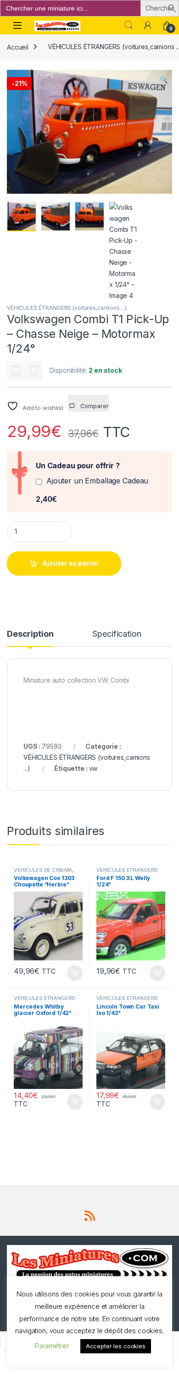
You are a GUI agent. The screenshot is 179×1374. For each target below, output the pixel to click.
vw (93, 768)
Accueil (17, 46)
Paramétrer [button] (52, 1345)
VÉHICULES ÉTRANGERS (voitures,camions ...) (67, 307)
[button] (172, 7)
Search (128, 25)
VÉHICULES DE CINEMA (43, 870)
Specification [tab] (116, 634)
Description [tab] (30, 634)
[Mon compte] (148, 25)
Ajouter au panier (70, 563)
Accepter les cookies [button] (115, 1346)
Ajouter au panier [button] (72, 973)
